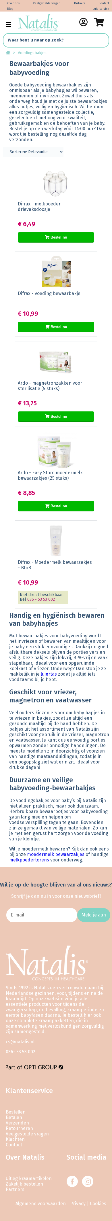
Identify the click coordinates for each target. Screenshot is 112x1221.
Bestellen (16, 1112)
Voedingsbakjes (32, 52)
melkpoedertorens (29, 860)
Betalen (14, 1117)
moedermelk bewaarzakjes (55, 854)
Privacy (78, 1203)
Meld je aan (94, 915)
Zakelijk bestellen (24, 1184)
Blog (10, 9)
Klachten (15, 1139)
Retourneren (19, 1128)
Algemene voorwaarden (41, 1203)
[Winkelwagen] (99, 22)
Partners (79, 3)
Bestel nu (58, 237)
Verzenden (17, 1123)
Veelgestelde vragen (46, 3)
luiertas (49, 674)
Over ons (13, 3)
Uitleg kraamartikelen (29, 1178)
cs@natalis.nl (20, 1041)
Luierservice (101, 9)
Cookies (98, 1203)
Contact (104, 3)
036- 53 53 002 (20, 1051)
